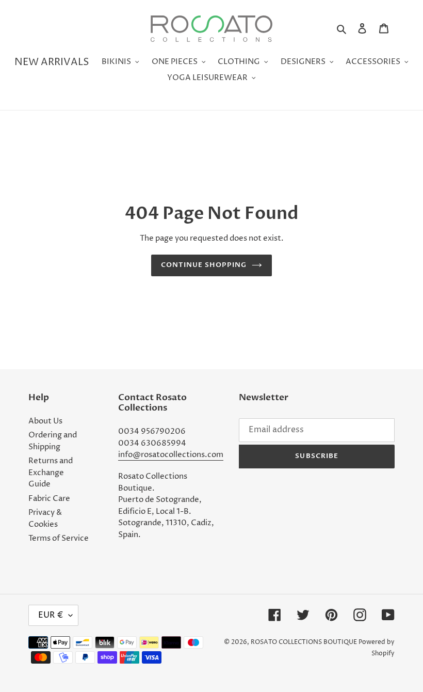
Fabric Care (49, 498)
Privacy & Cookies (45, 518)
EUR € (50, 615)
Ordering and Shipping (52, 441)
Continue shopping (204, 265)
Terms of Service (58, 538)
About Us (45, 421)
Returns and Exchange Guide (50, 472)
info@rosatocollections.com (170, 454)
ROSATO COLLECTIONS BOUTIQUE (304, 642)
